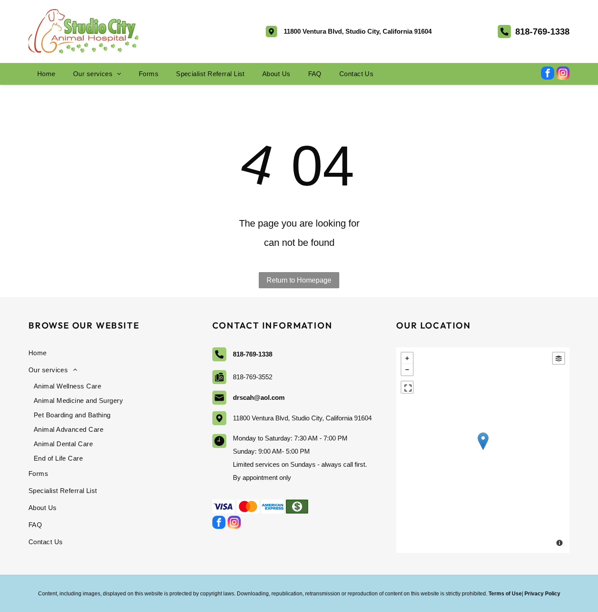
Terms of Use (505, 594)
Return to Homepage (299, 280)
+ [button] (407, 358)
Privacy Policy (542, 594)
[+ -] (483, 450)
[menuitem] (46, 74)
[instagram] (563, 74)
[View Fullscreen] (407, 387)
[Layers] (558, 358)
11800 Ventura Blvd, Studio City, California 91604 (358, 31)
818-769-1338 (542, 31)
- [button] (407, 369)
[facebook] (547, 74)
